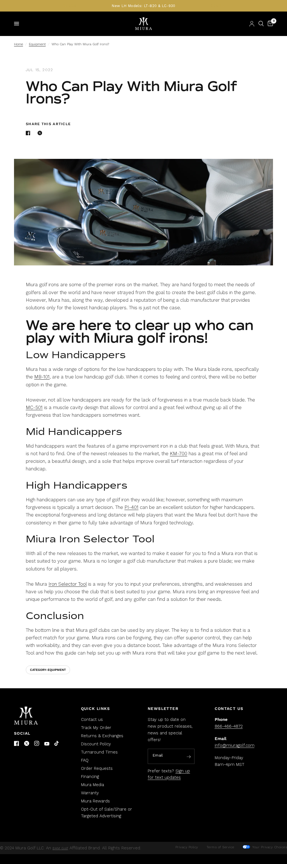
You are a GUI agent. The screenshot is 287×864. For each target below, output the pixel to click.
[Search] (261, 24)
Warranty (90, 792)
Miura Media (92, 784)
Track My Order (96, 727)
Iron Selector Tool (67, 584)
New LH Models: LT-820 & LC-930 (143, 6)
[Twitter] (26, 743)
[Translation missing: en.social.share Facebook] (29, 133)
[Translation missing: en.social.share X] (41, 133)
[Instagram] (36, 743)
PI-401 (131, 507)
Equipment (37, 44)
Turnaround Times (99, 752)
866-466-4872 (229, 726)
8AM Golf (60, 848)
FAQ (85, 760)
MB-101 (42, 377)
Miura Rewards (95, 801)
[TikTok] (56, 743)
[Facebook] (16, 743)
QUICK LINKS (95, 708)
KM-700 (178, 453)
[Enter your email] (189, 756)
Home (18, 44)
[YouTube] (46, 744)
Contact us (92, 719)
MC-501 (34, 407)
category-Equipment (48, 670)
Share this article (48, 124)
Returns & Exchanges (102, 735)
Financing (90, 776)
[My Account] (251, 24)
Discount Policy (96, 743)
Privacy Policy (186, 847)
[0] (269, 24)
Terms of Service (220, 847)
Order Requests (97, 768)
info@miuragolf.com (234, 745)
